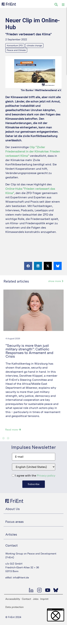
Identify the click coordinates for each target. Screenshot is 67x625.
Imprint (44, 598)
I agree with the (34, 475)
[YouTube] (47, 590)
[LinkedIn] (31, 590)
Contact (26, 598)
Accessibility (12, 598)
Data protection (14, 607)
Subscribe (33, 484)
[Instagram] (39, 590)
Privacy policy (46, 475)
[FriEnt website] (9, 4)
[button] (28, 266)
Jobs (35, 598)
